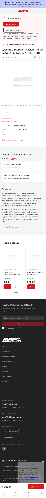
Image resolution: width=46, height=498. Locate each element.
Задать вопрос (9, 437)
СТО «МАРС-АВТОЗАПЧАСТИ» (16, 461)
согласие (11, 328)
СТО (3, 386)
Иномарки (5, 367)
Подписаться (23, 324)
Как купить (6, 351)
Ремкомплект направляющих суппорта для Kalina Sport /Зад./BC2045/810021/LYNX (13, 273)
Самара (13, 158)
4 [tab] (22, 292)
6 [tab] (25, 292)
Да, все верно (11, 24)
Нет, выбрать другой (13, 30)
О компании (6, 376)
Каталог (4, 496)
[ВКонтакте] (33, 60)
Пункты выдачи (7, 361)
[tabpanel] (13, 268)
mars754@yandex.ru (11, 417)
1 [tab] (16, 292)
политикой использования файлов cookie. (28, 479)
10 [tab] (31, 292)
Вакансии (5, 381)
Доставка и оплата (9, 357)
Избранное (28, 496)
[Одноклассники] (36, 60)
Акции (4, 347)
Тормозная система (10, 269)
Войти (16, 496)
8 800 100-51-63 (9, 404)
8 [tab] (28, 292)
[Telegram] (29, 60)
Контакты (5, 371)
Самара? (18, 18)
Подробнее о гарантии (12, 227)
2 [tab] (19, 292)
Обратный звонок (10, 431)
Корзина (41, 496)
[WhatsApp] (39, 60)
